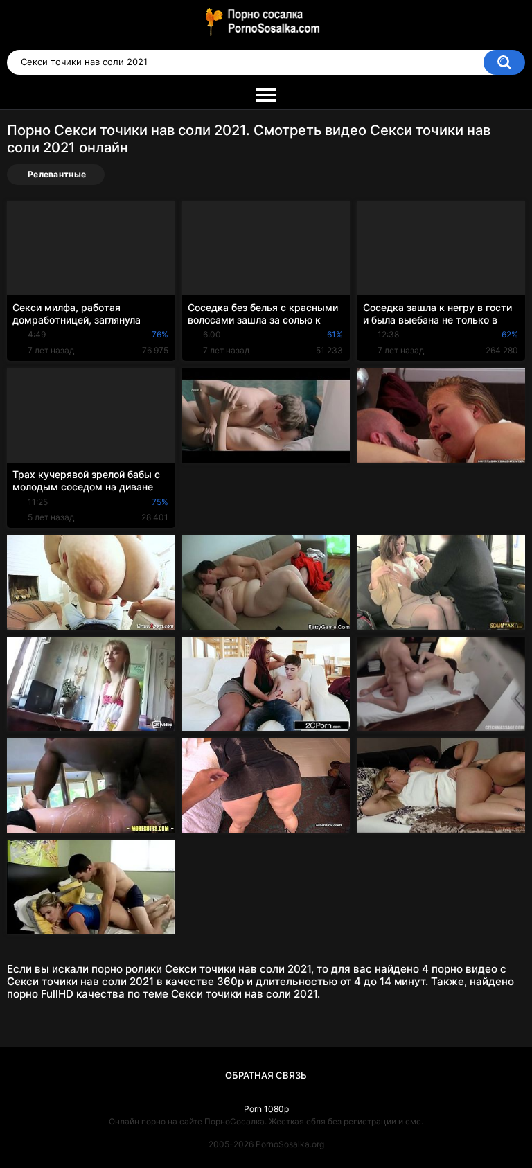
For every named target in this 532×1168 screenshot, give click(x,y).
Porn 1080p (266, 1109)
